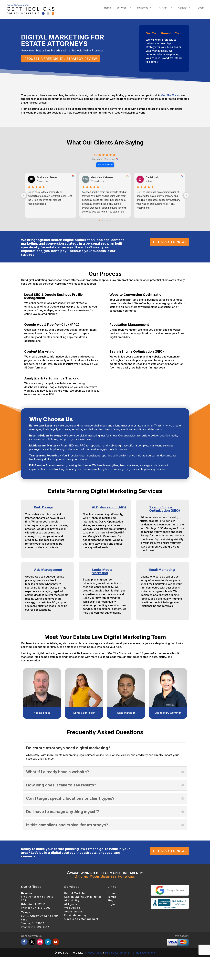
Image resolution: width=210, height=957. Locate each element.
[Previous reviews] (24, 195)
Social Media (73, 911)
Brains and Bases (47, 177)
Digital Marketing (75, 893)
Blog (110, 900)
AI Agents (70, 904)
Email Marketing (162, 570)
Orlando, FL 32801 (33, 904)
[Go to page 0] (99, 220)
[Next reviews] (186, 195)
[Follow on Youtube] (55, 941)
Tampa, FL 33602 (32, 923)
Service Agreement (117, 952)
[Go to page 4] (110, 220)
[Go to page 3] (107, 220)
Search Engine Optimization (83, 896)
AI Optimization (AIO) (109, 507)
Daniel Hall (152, 177)
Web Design (43, 507)
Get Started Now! (169, 242)
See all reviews (105, 164)
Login (111, 904)
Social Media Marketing (102, 571)
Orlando (112, 893)
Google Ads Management (81, 918)
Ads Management (48, 570)
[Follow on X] (32, 941)
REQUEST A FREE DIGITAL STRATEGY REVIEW (60, 59)
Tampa (111, 896)
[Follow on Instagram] (40, 941)
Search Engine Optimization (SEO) (164, 508)
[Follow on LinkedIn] (48, 941)
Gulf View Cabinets (102, 177)
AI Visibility (72, 900)
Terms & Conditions (143, 952)
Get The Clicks (170, 95)
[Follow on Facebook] (24, 941)
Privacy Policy (93, 952)
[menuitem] (107, 7)
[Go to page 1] (102, 220)
